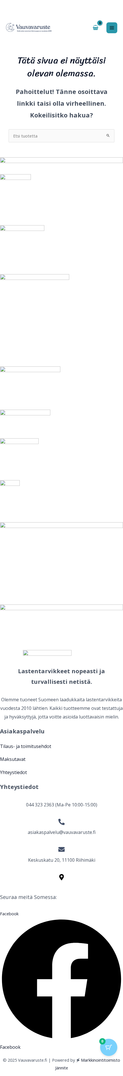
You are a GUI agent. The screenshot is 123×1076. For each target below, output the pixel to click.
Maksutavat (12, 759)
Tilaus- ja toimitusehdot (25, 746)
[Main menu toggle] (111, 27)
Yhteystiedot (13, 772)
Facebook (10, 1047)
